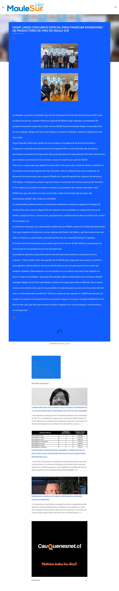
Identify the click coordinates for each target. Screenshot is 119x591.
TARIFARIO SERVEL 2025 (59, 343)
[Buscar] (115, 7)
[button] (13, 38)
